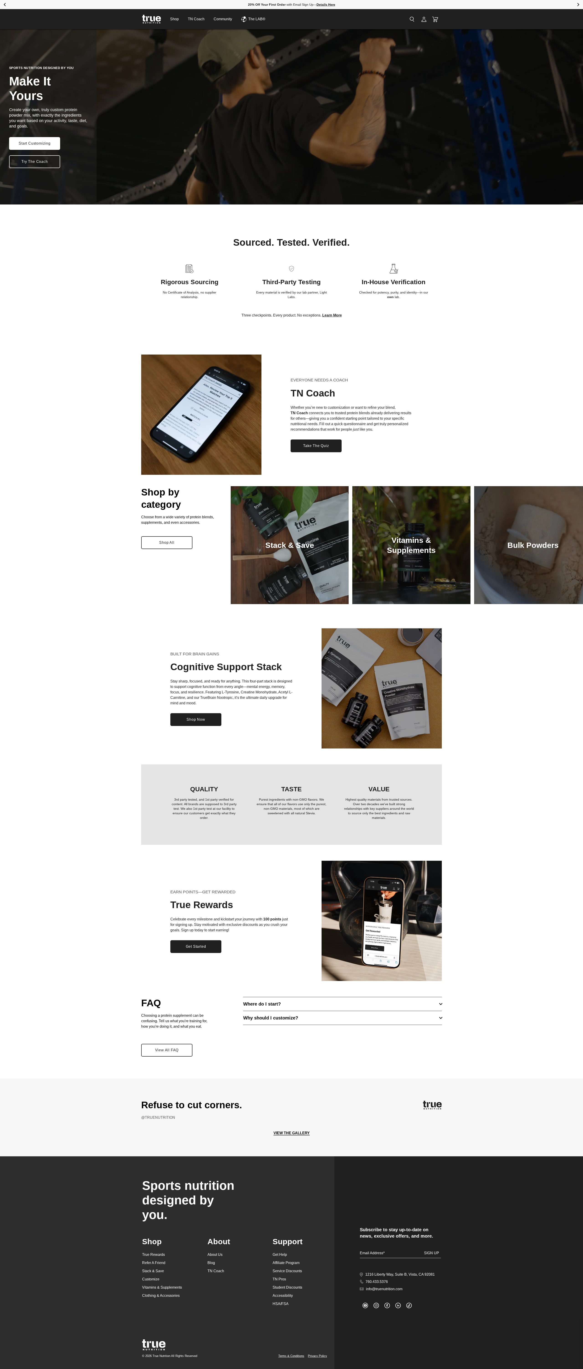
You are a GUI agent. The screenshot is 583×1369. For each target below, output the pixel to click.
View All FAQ (167, 1050)
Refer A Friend (153, 1263)
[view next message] (578, 4)
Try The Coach (34, 161)
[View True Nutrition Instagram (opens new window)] (432, 1105)
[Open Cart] (435, 19)
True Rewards (153, 1255)
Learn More (332, 315)
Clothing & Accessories (161, 1295)
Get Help (280, 1255)
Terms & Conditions (291, 1356)
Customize (150, 1279)
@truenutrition (158, 1117)
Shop (174, 19)
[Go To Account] (424, 19)
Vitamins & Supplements (162, 1287)
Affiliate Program (286, 1263)
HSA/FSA (281, 1304)
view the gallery (292, 1133)
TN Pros (279, 1279)
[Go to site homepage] (154, 1344)
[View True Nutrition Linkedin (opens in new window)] (398, 1305)
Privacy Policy (317, 1356)
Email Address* (372, 1253)
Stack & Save (153, 1271)
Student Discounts (287, 1287)
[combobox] (386, 19)
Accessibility (283, 1295)
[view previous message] (5, 4)
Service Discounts (287, 1271)
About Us (214, 1255)
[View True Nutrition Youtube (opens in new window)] (365, 1305)
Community (223, 19)
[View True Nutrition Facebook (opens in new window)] (387, 1305)
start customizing (35, 143)
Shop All (170, 544)
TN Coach (196, 19)
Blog (211, 1263)
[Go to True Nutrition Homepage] (151, 19)
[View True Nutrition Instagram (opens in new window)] (376, 1305)
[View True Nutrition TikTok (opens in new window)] (409, 1305)
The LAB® (256, 19)
